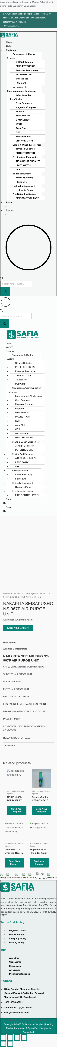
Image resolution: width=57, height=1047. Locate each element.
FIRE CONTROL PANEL (28, 198)
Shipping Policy (17, 939)
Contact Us (9, 212)
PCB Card (21, 83)
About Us (8, 204)
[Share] (17, 1037)
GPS (18, 132)
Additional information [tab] (15, 649)
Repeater (20, 111)
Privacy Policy (16, 942)
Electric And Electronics (25, 157)
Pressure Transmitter (27, 70)
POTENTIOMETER (25, 153)
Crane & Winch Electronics (27, 145)
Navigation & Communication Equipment (21, 89)
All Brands (14, 970)
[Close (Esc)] (24, 1037)
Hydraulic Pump (24, 190)
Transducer (22, 79)
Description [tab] (9, 642)
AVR (18, 169)
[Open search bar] (1, 279)
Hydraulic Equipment (24, 186)
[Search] (5, 291)
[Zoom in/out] (3, 1037)
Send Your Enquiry (18, 627)
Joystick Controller (26, 149)
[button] (10, 50)
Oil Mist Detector (25, 62)
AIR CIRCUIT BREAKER (28, 161)
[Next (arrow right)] (10, 1044)
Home (9, 42)
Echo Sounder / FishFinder (21, 97)
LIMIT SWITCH (23, 165)
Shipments (15, 966)
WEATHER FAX (24, 136)
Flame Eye (21, 182)
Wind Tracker (23, 116)
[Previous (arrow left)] (3, 1044)
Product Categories (19, 974)
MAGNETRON (23, 120)
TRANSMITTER (24, 74)
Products (11, 50)
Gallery (10, 46)
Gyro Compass (24, 103)
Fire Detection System (24, 194)
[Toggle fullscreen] (10, 1037)
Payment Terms (17, 930)
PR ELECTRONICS (25, 66)
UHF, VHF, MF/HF (25, 141)
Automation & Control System (21, 56)
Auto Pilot (21, 128)
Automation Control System (30, 667)
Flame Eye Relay (24, 177)
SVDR (19, 124)
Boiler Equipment (22, 174)
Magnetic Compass (26, 107)
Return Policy (16, 934)
